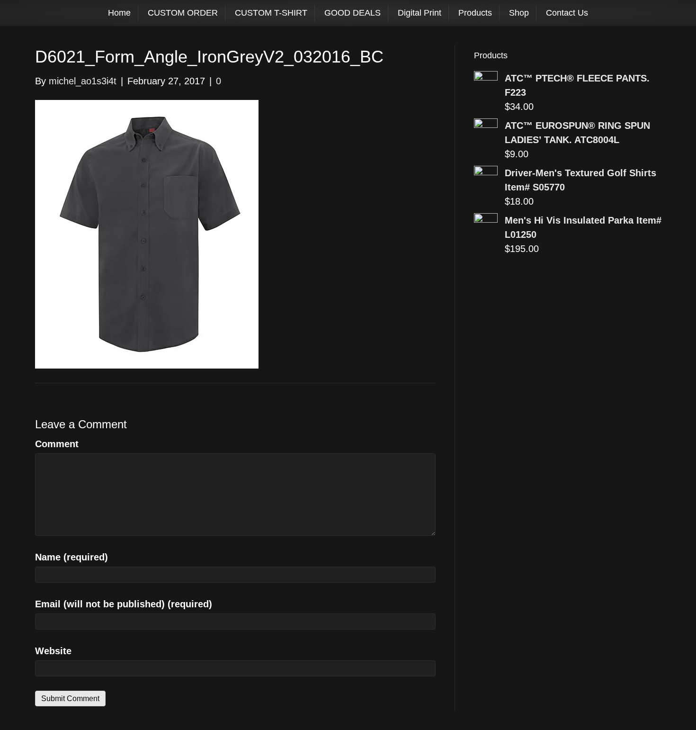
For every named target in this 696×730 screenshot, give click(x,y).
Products (475, 13)
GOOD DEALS (352, 13)
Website (53, 651)
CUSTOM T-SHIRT (271, 13)
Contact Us (567, 13)
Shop (519, 13)
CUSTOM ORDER (183, 13)
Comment (57, 444)
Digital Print (419, 13)
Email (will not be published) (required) (123, 604)
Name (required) (71, 557)
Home (119, 13)
